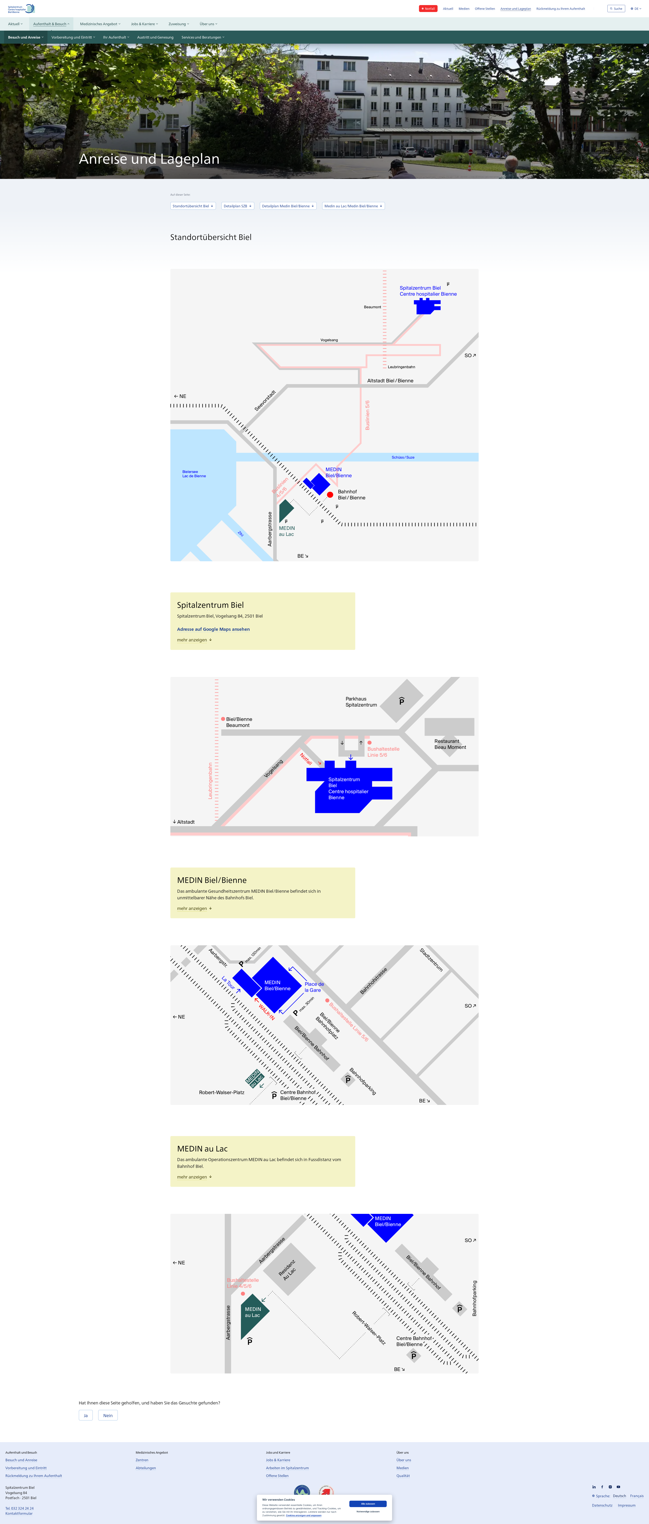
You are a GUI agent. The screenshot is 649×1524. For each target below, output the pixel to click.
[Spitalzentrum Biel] (21, 8)
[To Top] (639, 1514)
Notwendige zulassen (368, 1511)
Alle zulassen (368, 1503)
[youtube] (618, 1487)
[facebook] (602, 1487)
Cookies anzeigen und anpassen (303, 1515)
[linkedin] (594, 1487)
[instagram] (610, 1487)
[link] (428, 8)
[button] (194, 639)
